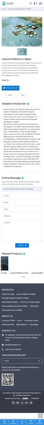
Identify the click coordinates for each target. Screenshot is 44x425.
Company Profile (8, 320)
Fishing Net (34, 306)
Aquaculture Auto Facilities (12, 310)
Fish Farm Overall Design (30, 302)
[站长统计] (25, 398)
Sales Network (21, 324)
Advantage (34, 324)
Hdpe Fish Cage (8, 294)
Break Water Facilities (10, 302)
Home (4, 9)
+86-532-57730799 (13, 349)
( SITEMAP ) (34, 398)
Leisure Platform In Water (12, 273)
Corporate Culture (31, 320)
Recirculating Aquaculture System (15, 306)
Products (11, 9)
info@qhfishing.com (13, 345)
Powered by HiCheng (12, 398)
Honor (19, 320)
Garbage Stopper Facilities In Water (15, 298)
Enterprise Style (8, 324)
